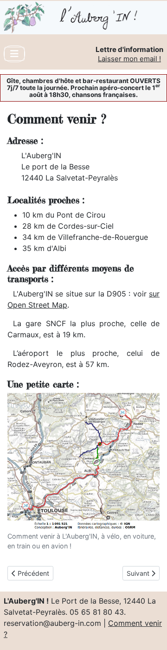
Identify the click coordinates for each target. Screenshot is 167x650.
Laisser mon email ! (129, 58)
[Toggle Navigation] (14, 54)
